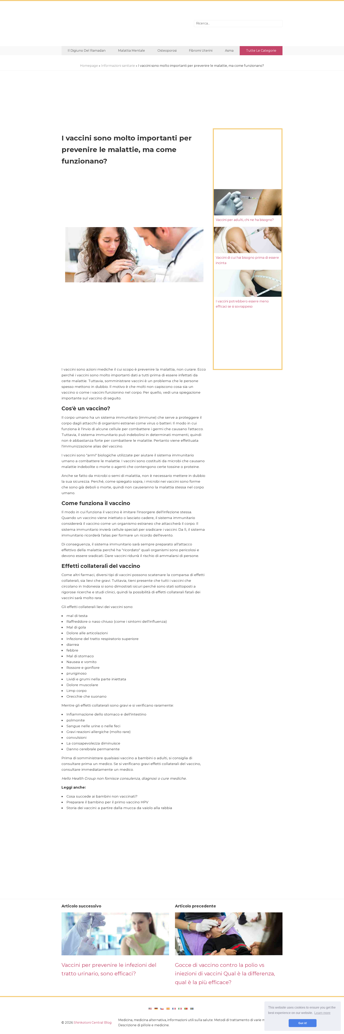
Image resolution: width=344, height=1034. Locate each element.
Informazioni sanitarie (118, 66)
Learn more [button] (322, 1013)
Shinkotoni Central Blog (93, 1022)
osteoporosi (167, 50)
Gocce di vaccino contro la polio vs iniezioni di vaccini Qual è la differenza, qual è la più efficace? (225, 974)
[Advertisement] (125, 23)
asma (229, 50)
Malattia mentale (131, 50)
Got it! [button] (302, 1023)
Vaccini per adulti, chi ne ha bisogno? (245, 220)
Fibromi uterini (200, 50)
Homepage (89, 66)
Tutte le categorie (261, 50)
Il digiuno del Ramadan (87, 50)
